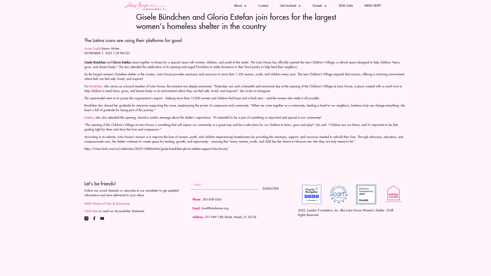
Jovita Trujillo (93, 49)
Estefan (88, 118)
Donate (317, 6)
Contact (263, 6)
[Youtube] (102, 218)
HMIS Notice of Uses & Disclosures (107, 204)
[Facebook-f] (94, 218)
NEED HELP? (372, 6)
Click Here (91, 211)
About (238, 6)
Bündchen (96, 86)
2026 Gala (346, 6)
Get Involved (288, 6)
